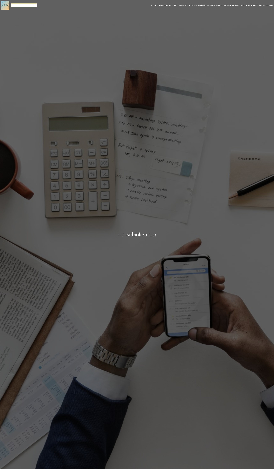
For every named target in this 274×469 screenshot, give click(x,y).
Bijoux (187, 5)
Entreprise (211, 5)
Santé (247, 5)
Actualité (154, 5)
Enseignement (201, 5)
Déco (193, 5)
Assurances (163, 5)
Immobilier (227, 5)
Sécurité (254, 5)
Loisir (242, 5)
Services (261, 5)
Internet (235, 5)
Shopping (269, 5)
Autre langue (179, 5)
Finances (219, 5)
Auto (171, 5)
